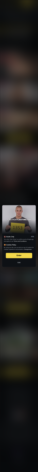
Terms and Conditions (20, 241)
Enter (19, 255)
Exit (19, 262)
